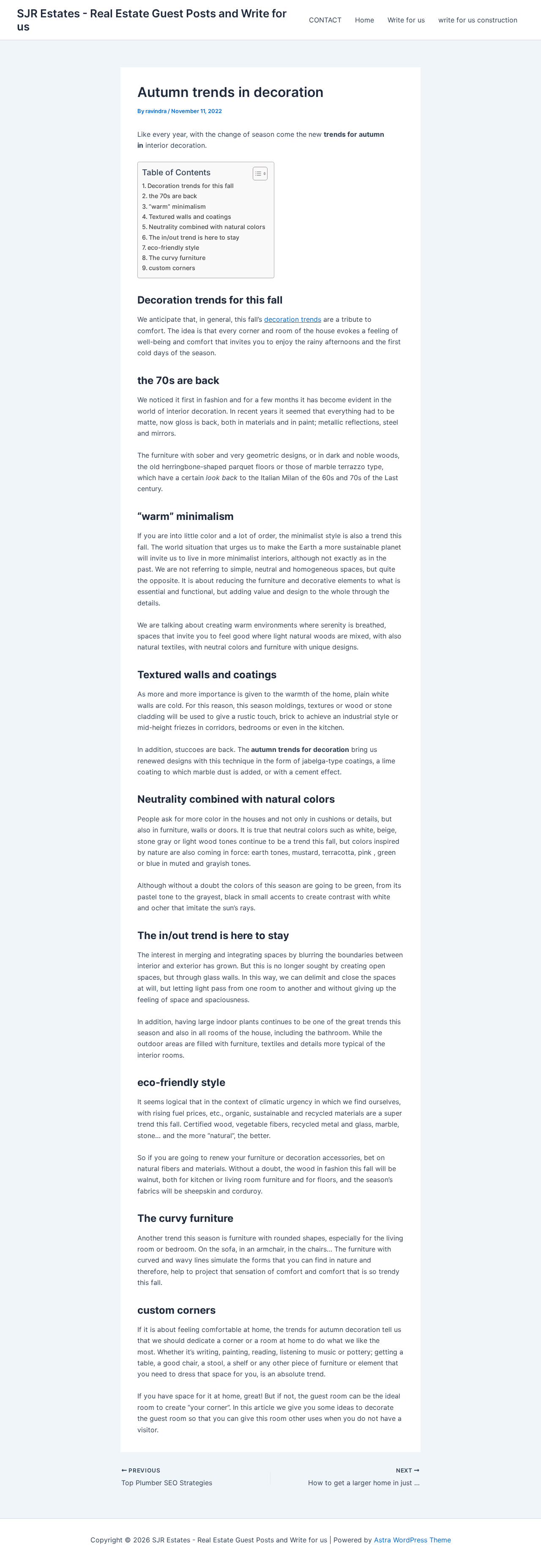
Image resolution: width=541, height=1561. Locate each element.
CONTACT (325, 20)
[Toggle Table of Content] (255, 173)
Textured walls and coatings (190, 216)
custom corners (172, 267)
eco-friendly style (173, 247)
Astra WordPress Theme (412, 1540)
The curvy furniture (177, 257)
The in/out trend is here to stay (194, 237)
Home (364, 20)
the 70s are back (173, 195)
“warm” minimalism (177, 206)
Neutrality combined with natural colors (207, 226)
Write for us (406, 20)
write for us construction (477, 20)
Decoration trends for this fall (191, 185)
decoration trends (292, 319)
